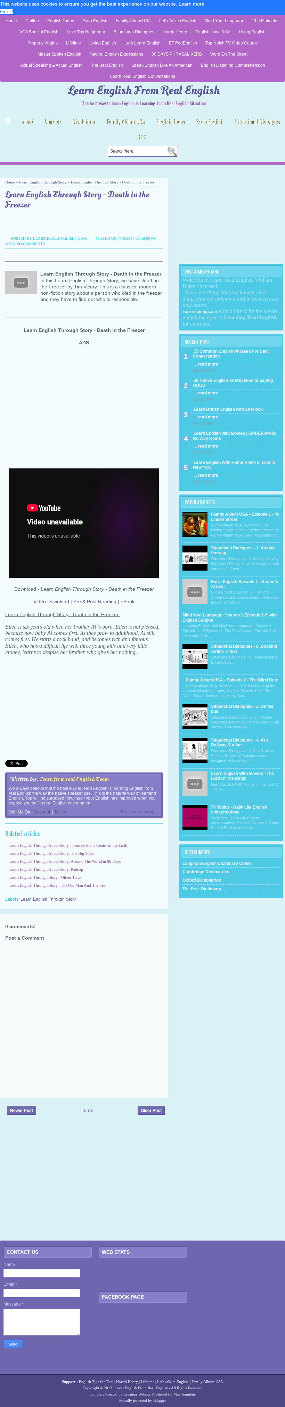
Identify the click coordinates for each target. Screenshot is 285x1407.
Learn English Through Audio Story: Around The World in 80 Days (65, 861)
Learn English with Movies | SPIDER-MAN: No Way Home (234, 436)
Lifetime (73, 43)
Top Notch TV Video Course (231, 43)
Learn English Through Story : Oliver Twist (45, 877)
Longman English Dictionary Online (217, 863)
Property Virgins (42, 43)
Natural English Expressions (116, 54)
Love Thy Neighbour (86, 32)
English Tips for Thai (96, 1382)
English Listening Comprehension (233, 65)
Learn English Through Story (43, 182)
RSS (142, 136)
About (27, 121)
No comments (30, 244)
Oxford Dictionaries (201, 880)
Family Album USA (133, 20)
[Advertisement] (81, 171)
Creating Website (137, 1394)
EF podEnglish (183, 43)
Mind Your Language (224, 20)
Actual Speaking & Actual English (51, 65)
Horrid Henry (175, 32)
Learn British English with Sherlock (228, 409)
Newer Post (21, 1110)
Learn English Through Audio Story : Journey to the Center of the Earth (68, 845)
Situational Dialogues (134, 32)
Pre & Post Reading (94, 601)
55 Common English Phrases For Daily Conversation (231, 354)
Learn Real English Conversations (142, 76)
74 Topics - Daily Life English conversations (239, 810)
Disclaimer (83, 121)
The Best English (107, 65)
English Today (60, 20)
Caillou (32, 20)
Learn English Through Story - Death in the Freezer (77, 200)
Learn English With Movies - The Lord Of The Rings (242, 776)
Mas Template (184, 1394)
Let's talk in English (173, 1382)
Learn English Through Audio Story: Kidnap (46, 869)
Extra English (94, 20)
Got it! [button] (6, 11)
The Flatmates (266, 20)
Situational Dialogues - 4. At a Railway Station (240, 742)
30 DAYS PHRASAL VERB (177, 54)
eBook (128, 601)
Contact (52, 121)
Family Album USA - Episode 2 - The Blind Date (232, 680)
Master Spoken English (59, 54)
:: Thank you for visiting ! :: (138, 811)
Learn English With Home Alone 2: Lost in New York (234, 465)
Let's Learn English (142, 43)
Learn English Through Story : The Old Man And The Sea (57, 885)
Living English (252, 32)
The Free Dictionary (201, 888)
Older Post (151, 1110)
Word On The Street (228, 54)
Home (11, 20)
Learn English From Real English (144, 90)
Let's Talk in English (177, 20)
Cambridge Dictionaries (205, 871)
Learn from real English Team (74, 779)
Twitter (60, 812)
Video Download (51, 601)
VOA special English (38, 32)
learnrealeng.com (199, 311)
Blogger (159, 1400)
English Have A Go (212, 32)
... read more (206, 364)
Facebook (41, 812)
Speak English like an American (162, 65)
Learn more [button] (191, 4)
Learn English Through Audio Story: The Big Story (51, 853)
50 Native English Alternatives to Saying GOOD (233, 383)
